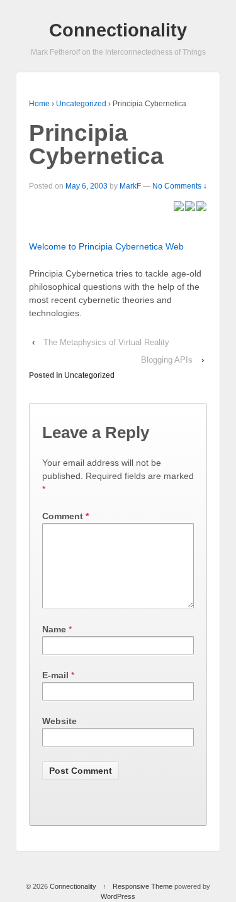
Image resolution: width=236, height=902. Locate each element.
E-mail (55, 675)
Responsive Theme (142, 886)
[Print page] (201, 206)
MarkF (130, 186)
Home (39, 103)
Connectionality (118, 30)
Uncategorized (81, 103)
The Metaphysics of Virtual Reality (106, 342)
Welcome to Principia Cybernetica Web (106, 246)
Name (54, 629)
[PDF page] (178, 206)
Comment (65, 516)
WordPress (118, 896)
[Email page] (190, 206)
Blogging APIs (167, 360)
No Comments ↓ (179, 186)
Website (59, 721)
